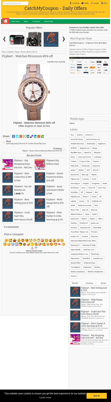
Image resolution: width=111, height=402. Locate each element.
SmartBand (86, 258)
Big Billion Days (76, 152)
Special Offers (76, 263)
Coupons (96, 161)
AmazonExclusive (77, 139)
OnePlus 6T (84, 223)
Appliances (102, 144)
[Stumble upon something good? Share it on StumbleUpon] (24, 136)
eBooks (81, 170)
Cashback (97, 157)
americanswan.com (93, 139)
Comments (36, 21)
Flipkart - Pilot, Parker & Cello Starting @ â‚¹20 (93, 335)
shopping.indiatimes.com (79, 254)
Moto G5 (85, 210)
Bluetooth (97, 152)
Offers (100, 219)
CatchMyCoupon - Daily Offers (55, 8)
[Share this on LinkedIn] (35, 136)
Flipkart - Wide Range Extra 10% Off (92, 311)
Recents (75, 283)
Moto (96, 205)
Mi (88, 201)
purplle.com (75, 236)
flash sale (85, 174)
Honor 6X (91, 188)
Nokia (87, 214)
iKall (96, 192)
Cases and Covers (84, 157)
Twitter (86, 3)
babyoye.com (84, 148)
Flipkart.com (75, 179)
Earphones (96, 166)
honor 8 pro (102, 188)
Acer (72, 135)
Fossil (94, 179)
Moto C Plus (75, 210)
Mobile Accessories (85, 205)
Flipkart (72, 123)
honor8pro (74, 192)
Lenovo (81, 201)
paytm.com (95, 223)
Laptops (73, 201)
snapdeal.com (98, 258)
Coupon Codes (84, 161)
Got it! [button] (97, 396)
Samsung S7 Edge (89, 245)
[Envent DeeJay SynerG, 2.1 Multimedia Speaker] (33, 39)
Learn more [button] (45, 397)
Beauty (94, 148)
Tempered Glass (89, 263)
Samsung (94, 236)
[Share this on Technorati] (42, 136)
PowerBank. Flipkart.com (79, 232)
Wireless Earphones (78, 272)
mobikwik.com (97, 201)
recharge (85, 236)
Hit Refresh (75, 188)
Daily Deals (75, 166)
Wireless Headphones (95, 272)
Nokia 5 (84, 219)
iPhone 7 (86, 196)
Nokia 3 (95, 214)
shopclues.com (88, 249)
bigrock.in (87, 152)
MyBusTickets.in (76, 214)
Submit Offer (48, 21)
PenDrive (74, 227)
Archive (103, 283)
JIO (100, 196)
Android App (91, 144)
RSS (105, 3)
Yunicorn (74, 276)
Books (73, 157)
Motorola (94, 210)
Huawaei (89, 192)
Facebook (75, 3)
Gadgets (86, 183)
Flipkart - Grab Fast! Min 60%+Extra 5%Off (93, 323)
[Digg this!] (28, 136)
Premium (94, 232)
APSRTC (74, 148)
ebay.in (73, 170)
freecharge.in (75, 183)
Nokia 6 (92, 219)
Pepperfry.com (85, 227)
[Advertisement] (90, 95)
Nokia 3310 (75, 219)
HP (82, 192)
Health (104, 183)
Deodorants (86, 166)
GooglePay (96, 183)
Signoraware (75, 258)
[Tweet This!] (17, 136)
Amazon (80, 135)
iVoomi (94, 196)
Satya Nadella (75, 249)
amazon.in (89, 135)
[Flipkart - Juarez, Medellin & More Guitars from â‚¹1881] (51, 39)
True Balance (75, 267)
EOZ (88, 170)
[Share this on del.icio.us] (31, 136)
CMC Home (15, 21)
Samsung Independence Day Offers (83, 241)
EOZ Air (95, 170)
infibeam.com (75, 196)
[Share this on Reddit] (38, 136)
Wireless (97, 267)
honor (84, 188)
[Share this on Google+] (20, 136)
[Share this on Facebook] (13, 136)
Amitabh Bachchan (77, 144)
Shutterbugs (95, 254)
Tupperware (87, 267)
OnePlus (74, 223)
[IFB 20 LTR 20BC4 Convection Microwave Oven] (16, 39)
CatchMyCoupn (52, 62)
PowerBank (97, 227)
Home (5, 21)
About (26, 21)
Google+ (96, 3)
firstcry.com (75, 174)
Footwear (85, 179)
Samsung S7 (75, 245)
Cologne (73, 161)
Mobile (73, 205)
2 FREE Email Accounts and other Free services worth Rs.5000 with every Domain (88, 30)
